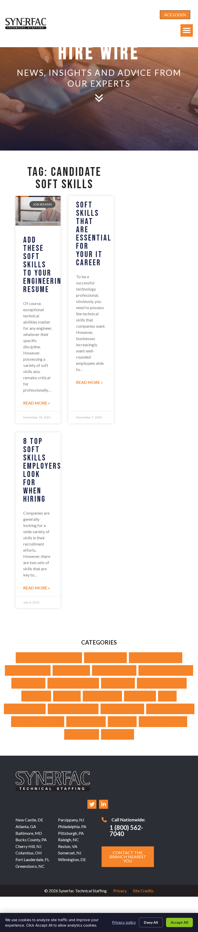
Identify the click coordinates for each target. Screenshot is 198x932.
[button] (186, 30)
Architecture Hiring (105, 657)
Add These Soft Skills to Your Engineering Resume (44, 265)
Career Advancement (27, 670)
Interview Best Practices (73, 683)
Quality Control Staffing (73, 708)
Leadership (67, 696)
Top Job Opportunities (163, 721)
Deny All (151, 922)
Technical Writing (86, 721)
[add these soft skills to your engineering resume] (38, 211)
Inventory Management (162, 683)
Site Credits (143, 890)
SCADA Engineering (122, 708)
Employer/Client (71, 670)
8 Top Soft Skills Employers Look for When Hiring (42, 470)
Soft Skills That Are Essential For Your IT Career (94, 234)
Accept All (179, 922)
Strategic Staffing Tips (170, 708)
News (167, 696)
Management (140, 696)
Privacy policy (124, 922)
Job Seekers (36, 696)
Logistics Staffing (102, 696)
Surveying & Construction (37, 721)
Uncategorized (81, 734)
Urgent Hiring (117, 734)
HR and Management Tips (166, 670)
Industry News (28, 683)
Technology (122, 721)
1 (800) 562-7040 (126, 830)
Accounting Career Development (49, 657)
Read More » (36, 402)
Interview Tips (118, 683)
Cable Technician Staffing (155, 657)
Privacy (120, 890)
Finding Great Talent (114, 670)
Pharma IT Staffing (25, 708)
